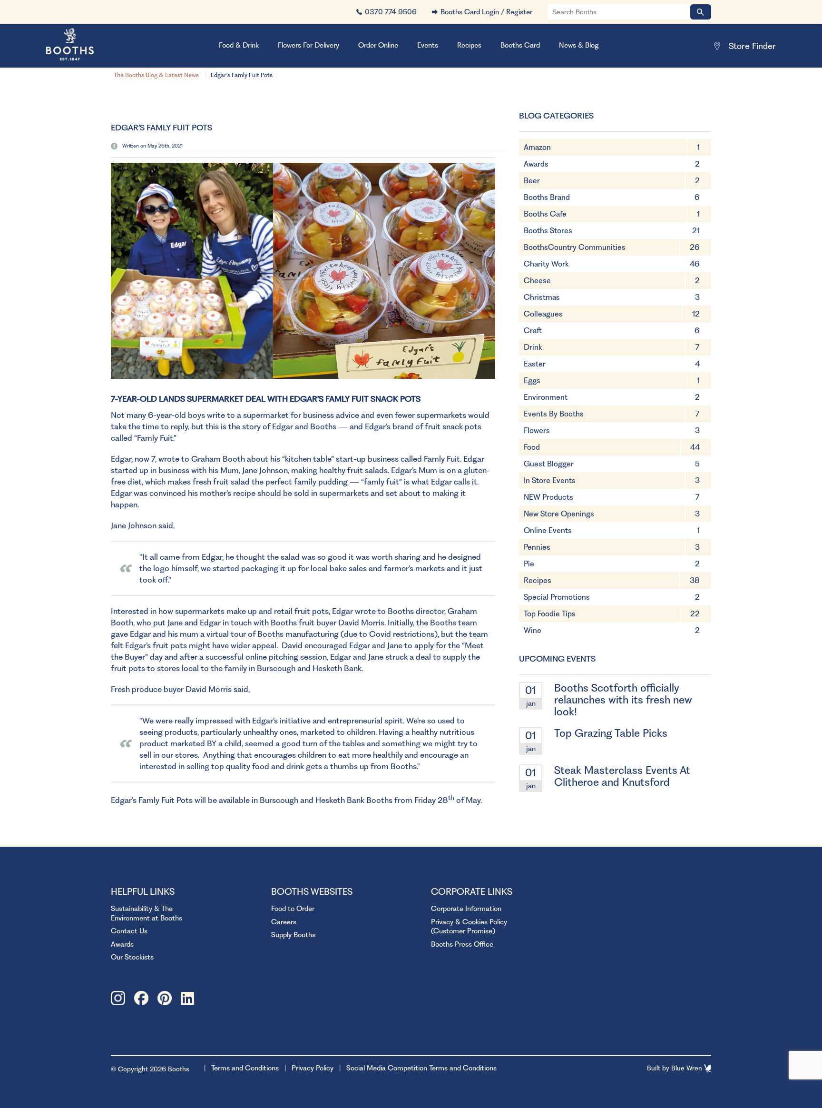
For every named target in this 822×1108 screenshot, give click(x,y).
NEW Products (548, 497)
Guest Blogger (549, 463)
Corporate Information (466, 908)
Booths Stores (548, 230)
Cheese (537, 280)
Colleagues (543, 313)
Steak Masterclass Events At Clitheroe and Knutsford (622, 776)
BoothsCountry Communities (575, 247)
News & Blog (579, 45)
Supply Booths (293, 934)
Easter (535, 363)
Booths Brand (547, 197)
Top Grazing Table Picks (610, 733)
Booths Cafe (545, 213)
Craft (533, 330)
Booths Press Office (462, 944)
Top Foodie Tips (550, 613)
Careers (283, 922)
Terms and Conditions (245, 1068)
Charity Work (546, 263)
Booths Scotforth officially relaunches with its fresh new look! (623, 700)
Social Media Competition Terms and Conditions (421, 1068)
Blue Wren (687, 1068)
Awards (536, 163)
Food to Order (292, 908)
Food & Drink (239, 45)
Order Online (378, 45)
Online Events (548, 530)
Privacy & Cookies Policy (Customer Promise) (469, 927)
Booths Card (520, 45)
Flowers (537, 430)
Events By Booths (554, 413)
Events (427, 45)
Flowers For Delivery (308, 45)
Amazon (537, 147)
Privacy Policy (312, 1068)
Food (532, 447)
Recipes (469, 45)
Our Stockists (132, 957)
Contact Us (129, 931)
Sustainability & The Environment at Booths (146, 913)
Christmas (542, 297)
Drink (533, 347)
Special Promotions (557, 597)
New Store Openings (559, 513)
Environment (546, 397)
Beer (532, 180)
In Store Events (550, 480)
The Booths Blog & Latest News (156, 75)
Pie (529, 563)
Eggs (532, 380)
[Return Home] (81, 45)
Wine (532, 630)
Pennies (537, 547)
